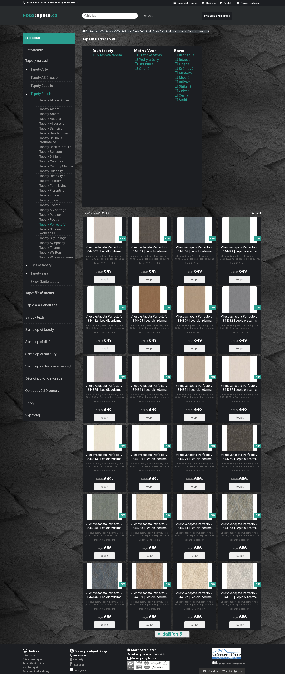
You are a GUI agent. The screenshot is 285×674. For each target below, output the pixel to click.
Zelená (184, 91)
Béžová (185, 59)
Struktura (146, 64)
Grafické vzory (150, 55)
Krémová (186, 68)
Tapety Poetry (49, 219)
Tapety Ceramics (51, 161)
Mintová (185, 73)
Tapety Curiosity (51, 171)
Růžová (185, 82)
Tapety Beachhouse (53, 133)
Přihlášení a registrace (217, 15)
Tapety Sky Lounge (52, 238)
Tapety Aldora (49, 109)
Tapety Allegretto (51, 123)
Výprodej (32, 415)
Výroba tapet (30, 667)
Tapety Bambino (51, 128)
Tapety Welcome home (56, 257)
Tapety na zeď (36, 61)
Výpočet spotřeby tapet (231, 663)
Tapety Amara (49, 114)
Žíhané (144, 68)
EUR (150, 15)
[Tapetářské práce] (226, 658)
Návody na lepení (250, 2)
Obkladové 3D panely (42, 391)
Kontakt (228, 2)
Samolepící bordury (41, 354)
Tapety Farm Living (53, 186)
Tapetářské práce (186, 2)
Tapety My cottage (52, 210)
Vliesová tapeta (109, 55)
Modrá (184, 77)
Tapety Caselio (41, 86)
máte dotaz (213, 671)
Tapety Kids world (52, 195)
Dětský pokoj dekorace (43, 378)
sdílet (228, 671)
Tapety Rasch (40, 94)
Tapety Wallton (50, 252)
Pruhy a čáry (149, 59)
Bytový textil (35, 317)
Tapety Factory (50, 181)
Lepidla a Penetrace (41, 305)
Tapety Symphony (52, 243)
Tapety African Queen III (55, 102)
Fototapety (34, 50)
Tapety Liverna (49, 205)
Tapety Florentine (51, 190)
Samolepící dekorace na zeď (48, 366)
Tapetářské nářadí (39, 293)
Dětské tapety (40, 265)
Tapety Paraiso (50, 215)
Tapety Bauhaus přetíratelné (50, 140)
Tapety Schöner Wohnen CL (50, 231)
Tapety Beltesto (50, 152)
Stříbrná (185, 86)
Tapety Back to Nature (55, 147)
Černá (183, 95)
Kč (145, 15)
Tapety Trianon (50, 248)
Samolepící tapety (39, 329)
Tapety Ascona (50, 119)
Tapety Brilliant (50, 156)
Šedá (183, 100)
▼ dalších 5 (170, 634)
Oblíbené (210, 2)
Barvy (29, 403)
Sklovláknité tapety (44, 281)
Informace (29, 655)
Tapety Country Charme (56, 166)
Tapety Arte (39, 69)
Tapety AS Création (45, 77)
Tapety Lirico (48, 200)
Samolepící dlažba (39, 342)
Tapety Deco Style (52, 176)
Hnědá (184, 64)
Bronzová (186, 55)
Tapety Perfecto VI (52, 224)
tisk (239, 671)
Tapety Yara (39, 273)
